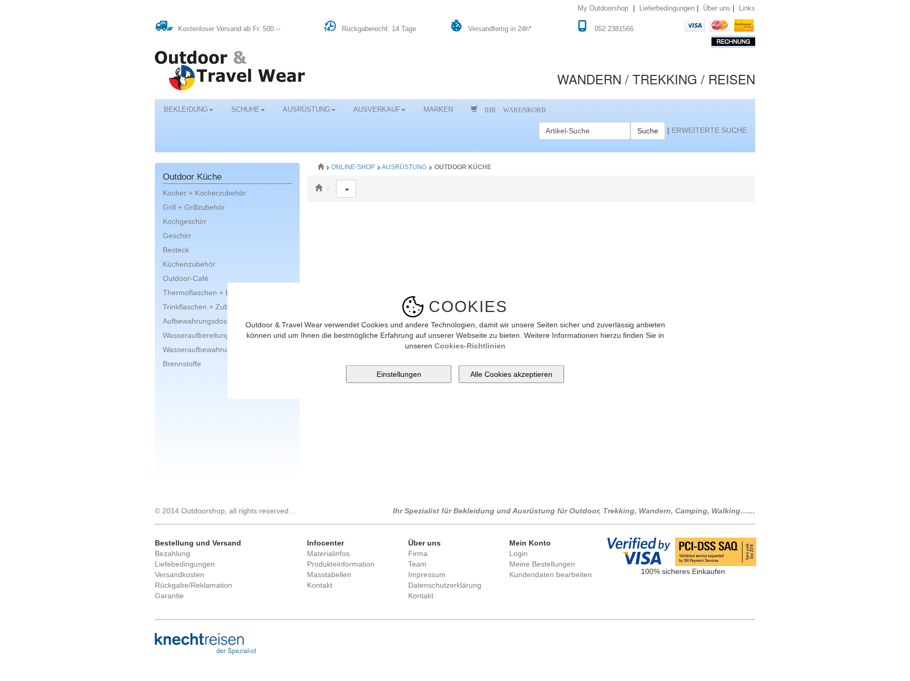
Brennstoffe (182, 363)
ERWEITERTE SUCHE (709, 130)
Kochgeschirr (184, 221)
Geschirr (177, 235)
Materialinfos (328, 553)
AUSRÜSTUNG (306, 109)
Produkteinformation (340, 564)
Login (518, 553)
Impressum (427, 574)
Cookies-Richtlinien (470, 345)
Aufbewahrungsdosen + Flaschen (218, 321)
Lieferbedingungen (667, 8)
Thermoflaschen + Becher (206, 292)
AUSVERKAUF (376, 109)
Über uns (716, 8)
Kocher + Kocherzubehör (204, 193)
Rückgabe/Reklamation (193, 585)
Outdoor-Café (186, 278)
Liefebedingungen (185, 564)
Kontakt (319, 585)
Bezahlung (172, 553)
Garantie (169, 595)
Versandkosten (179, 574)
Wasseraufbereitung (196, 335)
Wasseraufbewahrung (199, 349)
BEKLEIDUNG (186, 109)
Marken (438, 109)
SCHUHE (245, 109)
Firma (418, 553)
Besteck (176, 250)
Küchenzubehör (189, 264)
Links (747, 8)
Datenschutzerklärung (444, 585)
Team (417, 564)
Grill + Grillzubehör (194, 207)
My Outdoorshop (603, 8)
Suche (647, 131)
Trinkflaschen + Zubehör (203, 307)
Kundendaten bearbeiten (550, 574)
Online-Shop (354, 167)
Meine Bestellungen (542, 564)
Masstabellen (329, 574)
